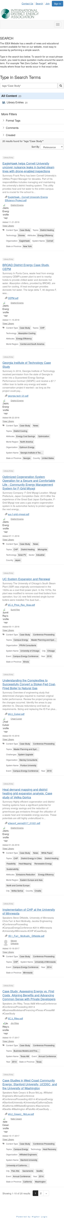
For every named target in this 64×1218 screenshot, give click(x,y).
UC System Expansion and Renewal (26, 579)
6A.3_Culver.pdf (16, 714)
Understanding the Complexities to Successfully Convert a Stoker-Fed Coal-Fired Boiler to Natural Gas (29, 684)
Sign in (57, 3)
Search (39, 3)
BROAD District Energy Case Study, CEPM (26, 267)
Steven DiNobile (15, 942)
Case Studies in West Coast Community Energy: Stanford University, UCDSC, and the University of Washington (29, 1084)
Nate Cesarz (16, 1118)
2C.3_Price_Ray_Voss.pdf (21, 604)
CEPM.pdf (13, 298)
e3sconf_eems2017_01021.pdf (24, 823)
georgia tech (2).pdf (18, 395)
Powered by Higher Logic (32, 1216)
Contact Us (27, 3)
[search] (60, 85)
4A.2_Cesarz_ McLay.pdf (21, 1114)
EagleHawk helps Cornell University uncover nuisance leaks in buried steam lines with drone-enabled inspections (28, 167)
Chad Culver (16, 718)
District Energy (17, 205)
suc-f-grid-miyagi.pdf (18, 514)
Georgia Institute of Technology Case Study (26, 364)
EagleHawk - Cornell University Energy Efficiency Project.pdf (26, 198)
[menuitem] (28, 3)
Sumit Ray (15, 609)
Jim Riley (15, 1023)
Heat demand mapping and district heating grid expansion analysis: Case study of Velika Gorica (27, 793)
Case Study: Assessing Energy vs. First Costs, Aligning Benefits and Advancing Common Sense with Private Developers (28, 995)
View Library (8, 225)
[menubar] (36, 3)
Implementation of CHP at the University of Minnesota (28, 911)
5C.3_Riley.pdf (15, 1018)
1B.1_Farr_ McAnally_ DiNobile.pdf (26, 936)
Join (47, 3)
